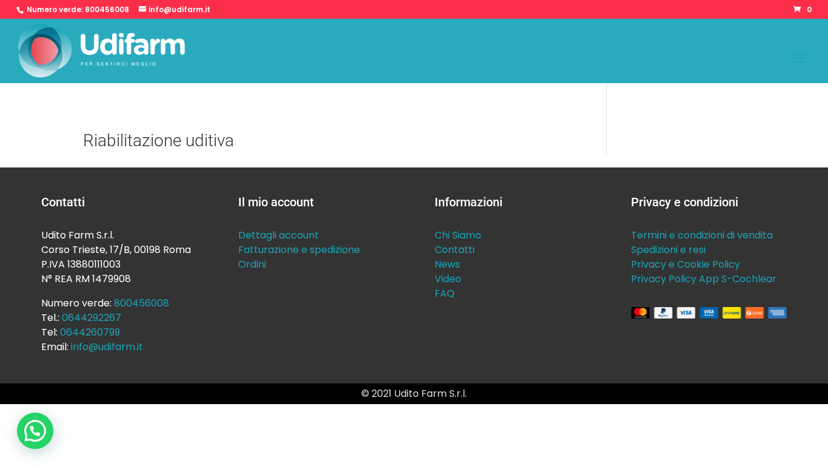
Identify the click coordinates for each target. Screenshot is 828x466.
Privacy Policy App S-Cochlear (703, 279)
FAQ (445, 293)
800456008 (107, 9)
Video (448, 279)
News (447, 264)
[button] (35, 431)
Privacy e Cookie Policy (685, 264)
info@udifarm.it (107, 347)
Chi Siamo (458, 235)
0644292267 (91, 318)
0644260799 (90, 332)
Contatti (455, 250)
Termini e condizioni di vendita (702, 235)
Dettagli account (278, 235)
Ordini (252, 264)
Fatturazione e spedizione (299, 250)
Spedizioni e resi (668, 250)
